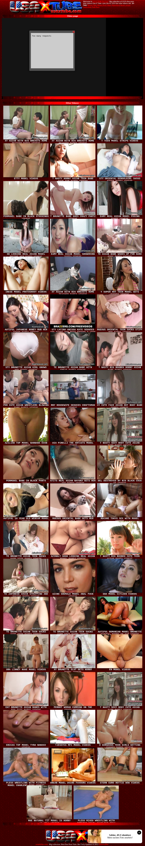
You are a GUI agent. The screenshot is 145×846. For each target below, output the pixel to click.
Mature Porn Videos (104, 5)
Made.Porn (116, 5)
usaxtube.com (42, 844)
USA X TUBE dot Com (100, 1)
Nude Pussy (96, 7)
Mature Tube (92, 5)
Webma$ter (104, 844)
